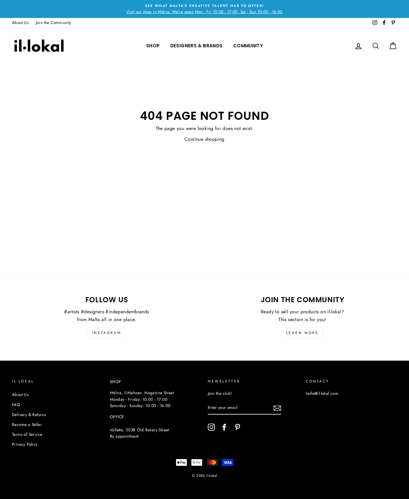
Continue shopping (204, 139)
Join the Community (53, 22)
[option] (204, 9)
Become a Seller (27, 424)
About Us (20, 22)
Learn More (302, 332)
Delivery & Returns (29, 415)
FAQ (16, 405)
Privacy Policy (25, 444)
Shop (153, 46)
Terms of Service (27, 434)
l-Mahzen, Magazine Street (149, 393)
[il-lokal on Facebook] (224, 427)
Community (248, 46)
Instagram (106, 332)
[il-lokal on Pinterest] (237, 427)
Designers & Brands (196, 46)
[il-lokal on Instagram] (211, 427)
